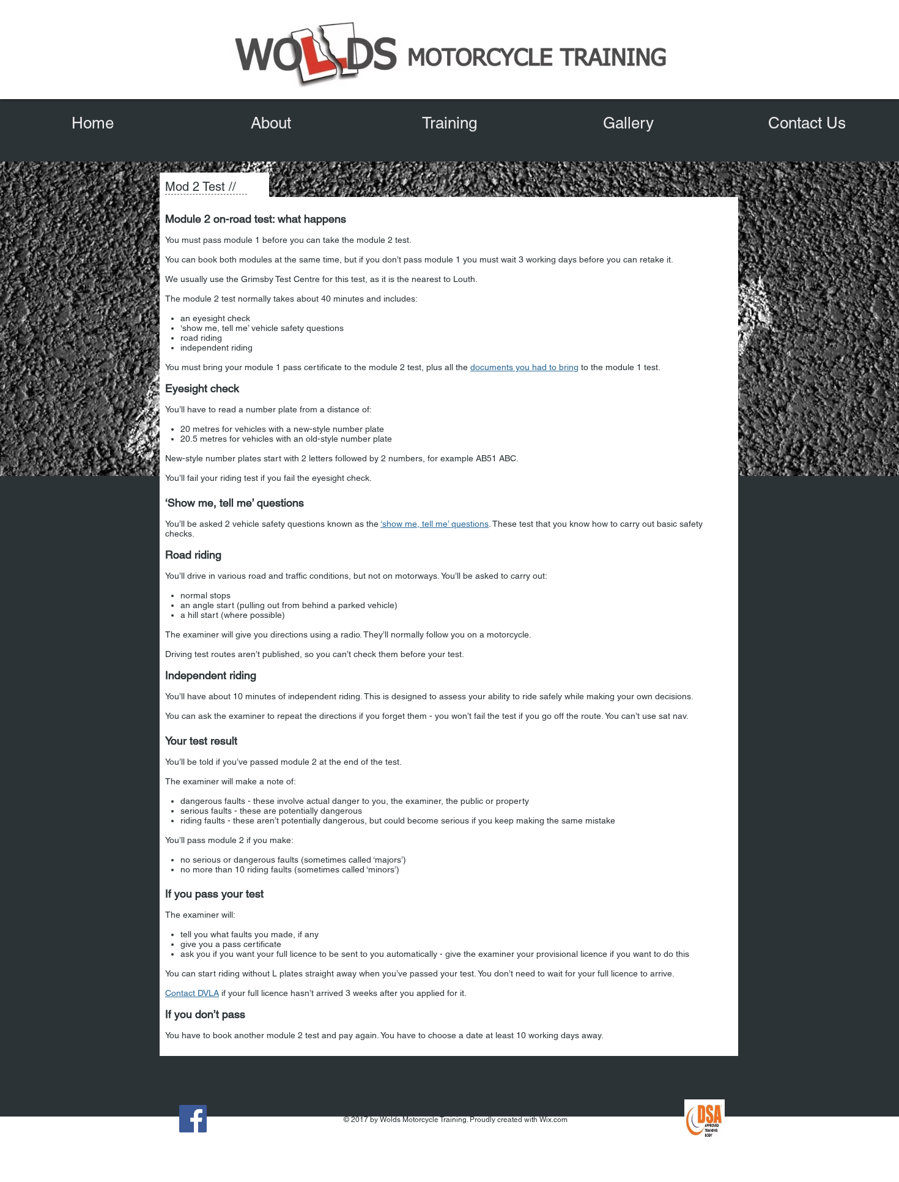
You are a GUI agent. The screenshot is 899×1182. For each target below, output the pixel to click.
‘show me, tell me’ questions (434, 524)
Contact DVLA (192, 993)
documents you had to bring (524, 367)
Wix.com (553, 1119)
